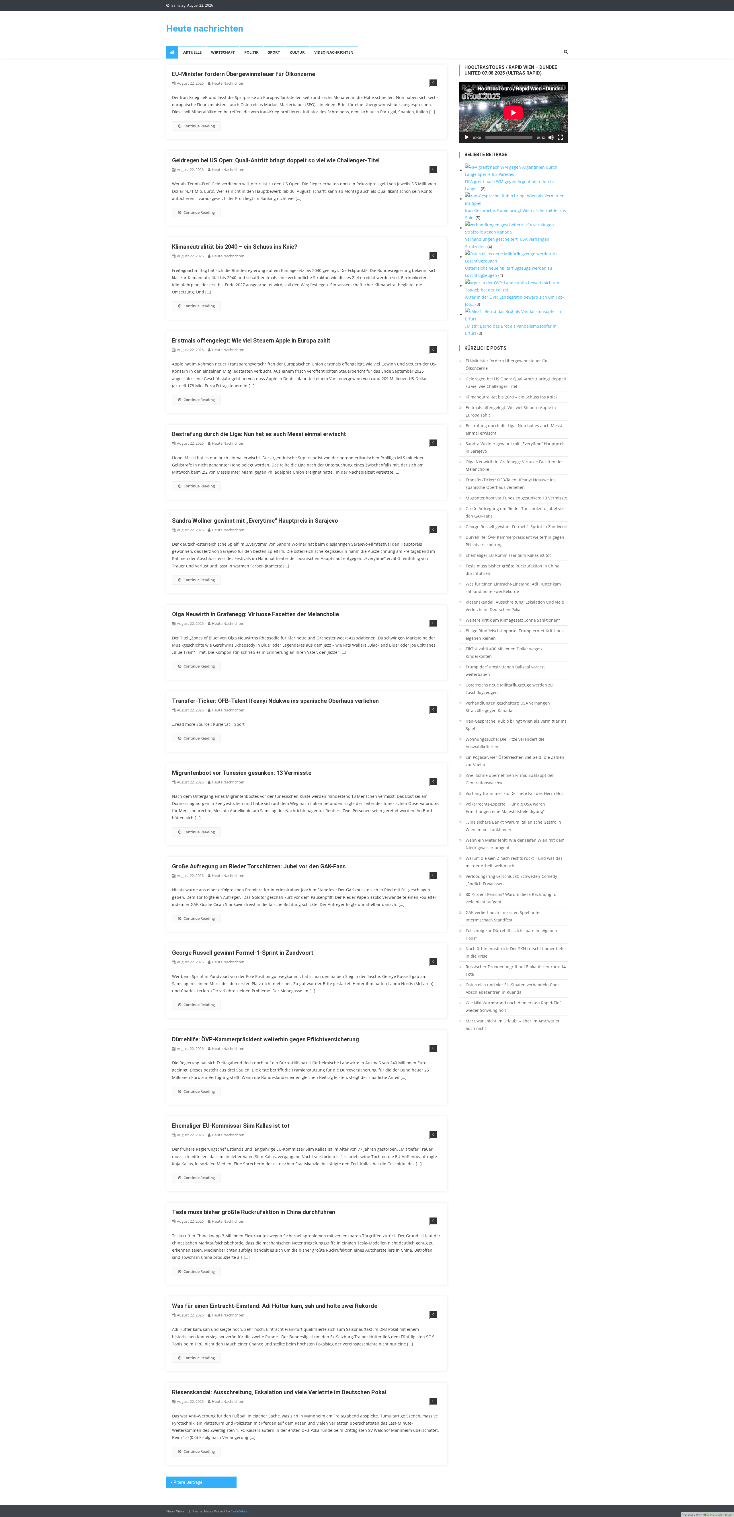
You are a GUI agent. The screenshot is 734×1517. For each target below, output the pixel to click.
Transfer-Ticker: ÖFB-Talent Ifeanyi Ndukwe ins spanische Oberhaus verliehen (275, 700)
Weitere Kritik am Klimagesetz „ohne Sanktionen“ (513, 620)
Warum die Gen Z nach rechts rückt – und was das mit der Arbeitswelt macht (514, 861)
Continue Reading (199, 126)
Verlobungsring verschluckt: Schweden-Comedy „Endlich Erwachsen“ (511, 880)
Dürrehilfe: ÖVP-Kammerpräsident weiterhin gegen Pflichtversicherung (265, 1039)
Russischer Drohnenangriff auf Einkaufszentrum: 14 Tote (516, 970)
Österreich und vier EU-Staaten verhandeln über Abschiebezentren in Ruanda (512, 988)
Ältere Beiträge (188, 1482)
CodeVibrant (241, 1511)
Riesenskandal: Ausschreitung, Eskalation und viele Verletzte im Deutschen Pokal (279, 1392)
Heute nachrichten (204, 28)
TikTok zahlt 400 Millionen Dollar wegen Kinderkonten (504, 652)
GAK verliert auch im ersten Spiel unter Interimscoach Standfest (503, 916)
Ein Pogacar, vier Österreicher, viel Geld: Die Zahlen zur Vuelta (515, 760)
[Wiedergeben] (467, 137)
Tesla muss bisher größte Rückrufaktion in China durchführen (253, 1212)
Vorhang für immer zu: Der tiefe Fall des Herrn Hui (514, 793)
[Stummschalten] (551, 137)
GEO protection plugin (718, 1514)
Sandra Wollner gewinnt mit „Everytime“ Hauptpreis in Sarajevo (255, 520)
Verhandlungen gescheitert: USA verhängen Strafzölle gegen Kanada (508, 706)
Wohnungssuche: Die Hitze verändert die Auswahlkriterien (505, 742)
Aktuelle (192, 52)
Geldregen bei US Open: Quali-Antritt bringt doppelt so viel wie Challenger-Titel (276, 160)
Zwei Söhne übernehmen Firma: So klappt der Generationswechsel (510, 779)
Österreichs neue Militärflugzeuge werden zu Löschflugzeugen (509, 688)
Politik (251, 52)
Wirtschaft (223, 52)
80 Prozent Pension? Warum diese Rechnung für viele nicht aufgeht (512, 898)
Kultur (297, 52)
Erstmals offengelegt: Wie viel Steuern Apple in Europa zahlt (251, 340)
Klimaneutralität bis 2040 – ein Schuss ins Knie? (234, 246)
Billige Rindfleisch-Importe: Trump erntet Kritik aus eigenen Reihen (515, 634)
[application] (513, 112)
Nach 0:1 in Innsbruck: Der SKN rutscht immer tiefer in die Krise (516, 952)
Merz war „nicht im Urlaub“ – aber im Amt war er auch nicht (513, 1024)
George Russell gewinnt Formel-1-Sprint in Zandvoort (242, 952)
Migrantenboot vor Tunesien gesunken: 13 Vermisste (241, 772)
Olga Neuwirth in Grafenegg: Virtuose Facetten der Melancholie (255, 614)
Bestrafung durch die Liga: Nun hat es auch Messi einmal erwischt (259, 434)
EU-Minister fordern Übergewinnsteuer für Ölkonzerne (243, 74)
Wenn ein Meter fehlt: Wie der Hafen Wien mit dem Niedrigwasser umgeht (515, 843)
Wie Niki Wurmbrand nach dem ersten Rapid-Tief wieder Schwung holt (513, 1006)
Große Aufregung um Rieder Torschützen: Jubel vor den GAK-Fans (259, 866)
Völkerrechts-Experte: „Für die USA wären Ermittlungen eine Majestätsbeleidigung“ (505, 807)
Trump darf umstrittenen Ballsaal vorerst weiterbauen (505, 670)
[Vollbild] (560, 137)
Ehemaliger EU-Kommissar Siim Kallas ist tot (231, 1125)
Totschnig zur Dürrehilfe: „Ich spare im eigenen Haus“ (511, 934)
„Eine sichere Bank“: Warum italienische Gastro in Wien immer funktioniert (513, 825)
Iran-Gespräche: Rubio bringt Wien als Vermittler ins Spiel (516, 724)
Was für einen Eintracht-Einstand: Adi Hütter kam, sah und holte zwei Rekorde (274, 1305)
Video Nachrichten (334, 52)
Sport (274, 52)
